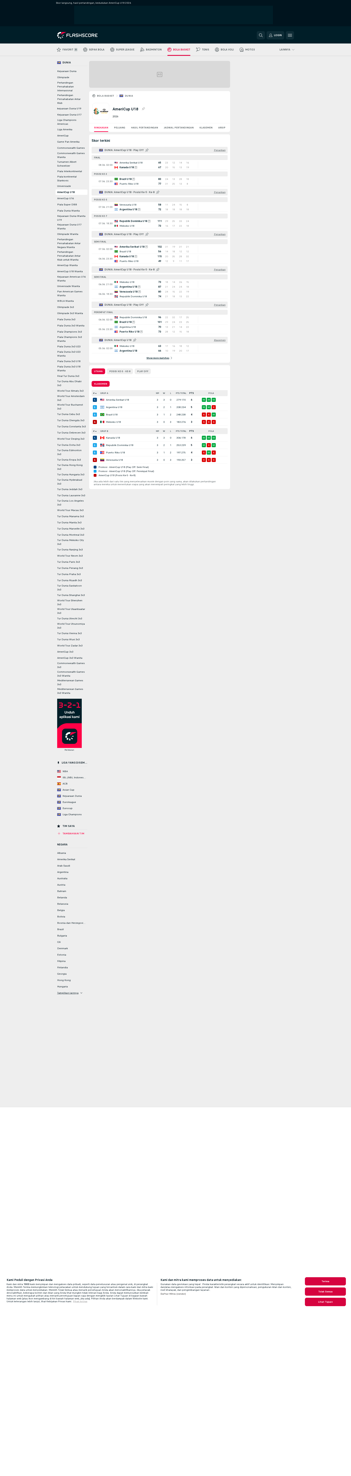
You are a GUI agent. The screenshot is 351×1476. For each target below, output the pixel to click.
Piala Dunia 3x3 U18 (69, 361)
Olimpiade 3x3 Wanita (70, 313)
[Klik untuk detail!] (160, 165)
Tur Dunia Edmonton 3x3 (69, 452)
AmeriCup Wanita (67, 265)
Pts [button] (191, 393)
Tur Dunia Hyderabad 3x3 (69, 481)
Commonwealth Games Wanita (71, 155)
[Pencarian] (261, 35)
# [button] (94, 393)
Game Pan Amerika (68, 141)
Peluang (119, 127)
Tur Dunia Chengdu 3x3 (70, 420)
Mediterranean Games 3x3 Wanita (70, 691)
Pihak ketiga (80, 1301)
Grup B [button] (104, 431)
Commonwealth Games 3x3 (71, 665)
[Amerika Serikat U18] (102, 400)
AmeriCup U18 (66, 192)
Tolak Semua (325, 1291)
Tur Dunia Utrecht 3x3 (69, 618)
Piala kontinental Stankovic (67, 178)
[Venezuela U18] (102, 460)
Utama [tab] (98, 371)
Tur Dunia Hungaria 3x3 (70, 474)
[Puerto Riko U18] (102, 452)
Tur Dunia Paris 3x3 (68, 562)
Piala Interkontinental (69, 171)
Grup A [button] (104, 393)
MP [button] (157, 393)
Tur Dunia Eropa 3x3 (69, 459)
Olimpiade (63, 77)
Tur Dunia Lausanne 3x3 (71, 495)
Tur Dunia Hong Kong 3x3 (70, 467)
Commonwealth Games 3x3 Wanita (71, 673)
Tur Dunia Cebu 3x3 (68, 414)
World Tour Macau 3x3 (70, 510)
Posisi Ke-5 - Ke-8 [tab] (120, 371)
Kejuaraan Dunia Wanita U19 (71, 218)
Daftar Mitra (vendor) (173, 1293)
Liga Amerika (64, 129)
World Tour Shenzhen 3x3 (69, 602)
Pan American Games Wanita (70, 293)
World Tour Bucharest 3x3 (70, 406)
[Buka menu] (290, 35)
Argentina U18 (114, 407)
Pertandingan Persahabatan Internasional (65, 86)
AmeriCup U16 (65, 198)
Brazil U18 (112, 414)
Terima (325, 1281)
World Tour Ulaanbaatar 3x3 (71, 611)
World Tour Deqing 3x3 (70, 438)
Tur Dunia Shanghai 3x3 (71, 595)
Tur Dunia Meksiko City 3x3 (70, 542)
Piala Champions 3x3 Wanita (69, 339)
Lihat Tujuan (325, 1301)
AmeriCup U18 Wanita (70, 271)
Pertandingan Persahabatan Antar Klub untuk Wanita (69, 255)
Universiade (64, 186)
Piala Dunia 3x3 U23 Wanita (69, 353)
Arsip (221, 127)
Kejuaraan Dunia (66, 71)
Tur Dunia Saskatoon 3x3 (69, 587)
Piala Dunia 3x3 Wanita (70, 325)
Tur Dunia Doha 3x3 (68, 445)
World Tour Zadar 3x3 (70, 645)
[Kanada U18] (102, 438)
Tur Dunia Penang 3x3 (70, 568)
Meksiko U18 (113, 422)
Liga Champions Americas (66, 122)
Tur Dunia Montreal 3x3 (70, 534)
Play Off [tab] (142, 371)
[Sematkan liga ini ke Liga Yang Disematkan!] (143, 109)
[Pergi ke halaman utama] (85, 35)
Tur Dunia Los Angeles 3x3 (70, 502)
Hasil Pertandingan (144, 127)
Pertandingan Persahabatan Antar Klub (69, 99)
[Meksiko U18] (102, 422)
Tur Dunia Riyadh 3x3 (69, 580)
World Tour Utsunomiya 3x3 (71, 625)
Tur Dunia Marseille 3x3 (70, 528)
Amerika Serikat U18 (117, 399)
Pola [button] (211, 393)
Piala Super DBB (67, 204)
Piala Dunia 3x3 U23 (69, 346)
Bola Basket (105, 95)
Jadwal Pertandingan (179, 127)
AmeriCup (63, 135)
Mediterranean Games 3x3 (70, 682)
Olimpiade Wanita (67, 234)
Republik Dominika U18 (119, 445)
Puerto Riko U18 (115, 452)
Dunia (129, 95)
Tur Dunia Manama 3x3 (70, 516)
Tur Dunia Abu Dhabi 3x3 (69, 383)
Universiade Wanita (68, 286)
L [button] (170, 393)
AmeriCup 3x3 (65, 651)
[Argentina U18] (102, 407)
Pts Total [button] (181, 393)
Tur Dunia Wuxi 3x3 (68, 639)
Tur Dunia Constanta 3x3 (71, 426)
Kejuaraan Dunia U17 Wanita (69, 226)
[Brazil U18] (102, 415)
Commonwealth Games (71, 148)
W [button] (164, 393)
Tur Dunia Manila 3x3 (69, 522)
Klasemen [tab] (100, 383)
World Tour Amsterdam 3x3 (71, 398)
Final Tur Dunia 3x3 (68, 376)
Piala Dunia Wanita (68, 210)
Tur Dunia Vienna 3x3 (69, 633)
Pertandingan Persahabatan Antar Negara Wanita (69, 243)
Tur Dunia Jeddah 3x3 (69, 489)
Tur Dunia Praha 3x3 (69, 574)
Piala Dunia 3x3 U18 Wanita (69, 368)
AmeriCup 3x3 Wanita (69, 658)
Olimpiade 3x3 (65, 307)
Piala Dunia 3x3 (66, 319)
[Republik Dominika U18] (102, 445)
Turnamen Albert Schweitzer (66, 163)
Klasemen (205, 127)
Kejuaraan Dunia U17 (69, 114)
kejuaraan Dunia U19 (69, 108)
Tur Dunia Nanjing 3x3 (70, 549)
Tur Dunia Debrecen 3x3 (71, 432)
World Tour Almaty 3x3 (70, 390)
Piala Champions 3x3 (69, 331)
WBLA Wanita (65, 301)
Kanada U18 (113, 437)
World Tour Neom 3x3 (70, 555)
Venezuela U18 (114, 460)
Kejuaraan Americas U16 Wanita (71, 278)
